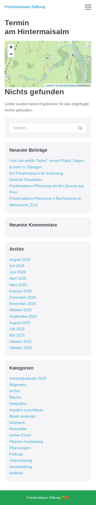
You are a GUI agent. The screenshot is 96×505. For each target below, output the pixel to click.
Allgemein (17, 385)
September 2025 (23, 316)
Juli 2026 (16, 266)
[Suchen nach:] (48, 128)
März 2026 (18, 285)
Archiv (14, 391)
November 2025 (22, 304)
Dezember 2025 (22, 297)
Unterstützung (20, 460)
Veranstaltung (20, 467)
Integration (18, 404)
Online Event (20, 435)
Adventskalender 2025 (28, 378)
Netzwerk (17, 423)
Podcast (16, 454)
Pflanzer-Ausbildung (26, 442)
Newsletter (18, 429)
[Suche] (80, 128)
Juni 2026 (17, 272)
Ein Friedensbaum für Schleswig (36, 173)
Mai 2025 (17, 335)
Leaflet (49, 85)
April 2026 (17, 278)
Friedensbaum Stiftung (25, 7)
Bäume (15, 397)
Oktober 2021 (20, 342)
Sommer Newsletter (25, 180)
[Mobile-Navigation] (88, 7)
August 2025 (19, 323)
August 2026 (19, 260)
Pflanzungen (19, 448)
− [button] (11, 54)
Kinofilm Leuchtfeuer (26, 410)
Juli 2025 (16, 329)
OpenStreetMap (67, 85)
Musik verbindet (22, 416)
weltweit (16, 473)
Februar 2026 (20, 291)
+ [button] (11, 47)
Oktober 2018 (20, 348)
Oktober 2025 (20, 310)
